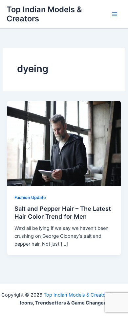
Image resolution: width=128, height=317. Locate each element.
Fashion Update (30, 197)
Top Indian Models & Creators (44, 14)
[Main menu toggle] (114, 14)
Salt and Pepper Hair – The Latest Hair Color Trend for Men (62, 212)
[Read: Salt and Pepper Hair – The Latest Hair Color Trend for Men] (63, 143)
